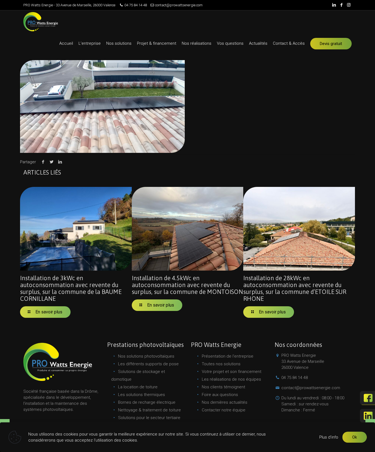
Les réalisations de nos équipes (231, 379)
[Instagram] (349, 4)
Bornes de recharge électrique (146, 402)
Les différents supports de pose (148, 363)
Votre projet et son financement (231, 371)
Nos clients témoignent (223, 386)
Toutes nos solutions (221, 363)
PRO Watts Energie (302, 361)
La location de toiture (138, 386)
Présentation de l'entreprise (227, 356)
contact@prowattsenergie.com (179, 5)
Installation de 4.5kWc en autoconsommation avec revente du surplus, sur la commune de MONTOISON (187, 284)
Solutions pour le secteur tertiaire (149, 417)
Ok (354, 437)
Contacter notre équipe (223, 410)
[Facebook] (341, 4)
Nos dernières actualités (224, 402)
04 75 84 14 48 (135, 5)
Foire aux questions (220, 394)
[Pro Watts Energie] (40, 21)
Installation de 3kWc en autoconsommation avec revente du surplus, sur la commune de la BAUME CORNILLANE (71, 288)
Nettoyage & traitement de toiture (149, 410)
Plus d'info (328, 437)
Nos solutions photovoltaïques (146, 356)
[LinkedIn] (334, 4)
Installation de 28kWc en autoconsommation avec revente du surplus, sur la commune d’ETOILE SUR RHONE (294, 288)
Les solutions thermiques (141, 394)
